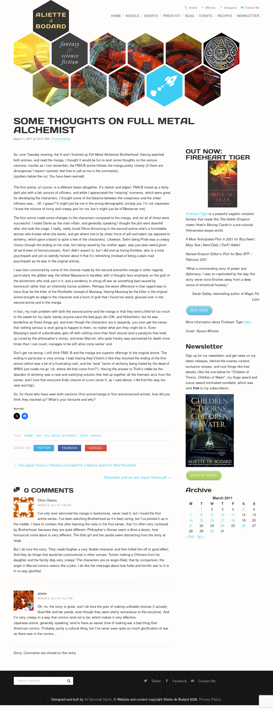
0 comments (61, 138)
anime (28, 435)
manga (96, 435)
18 (233, 520)
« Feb (190, 536)
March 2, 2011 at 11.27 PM (55, 598)
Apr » (201, 536)
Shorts (151, 15)
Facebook (69, 448)
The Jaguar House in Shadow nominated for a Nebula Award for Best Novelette (75, 464)
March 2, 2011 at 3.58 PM (54, 505)
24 (222, 525)
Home (116, 15)
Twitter (44, 448)
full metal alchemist (60, 435)
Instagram (230, 7)
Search (193, 7)
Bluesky (211, 7)
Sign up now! (204, 475)
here (247, 321)
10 (222, 514)
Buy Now (199, 310)
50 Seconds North (98, 699)
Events (205, 15)
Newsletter (248, 15)
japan (84, 435)
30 (212, 530)
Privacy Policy (209, 699)
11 (233, 514)
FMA (38, 435)
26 (243, 525)
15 (201, 520)
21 (191, 525)
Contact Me (252, 7)
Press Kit (171, 15)
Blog (189, 15)
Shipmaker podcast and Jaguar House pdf (137, 477)
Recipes (224, 15)
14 (191, 520)
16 (212, 520)
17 (222, 520)
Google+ (96, 448)
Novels (132, 15)
